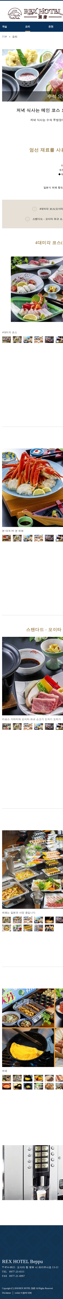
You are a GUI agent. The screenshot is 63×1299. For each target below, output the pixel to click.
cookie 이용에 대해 (23, 1293)
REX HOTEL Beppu (22, 1261)
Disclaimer (6, 1293)
